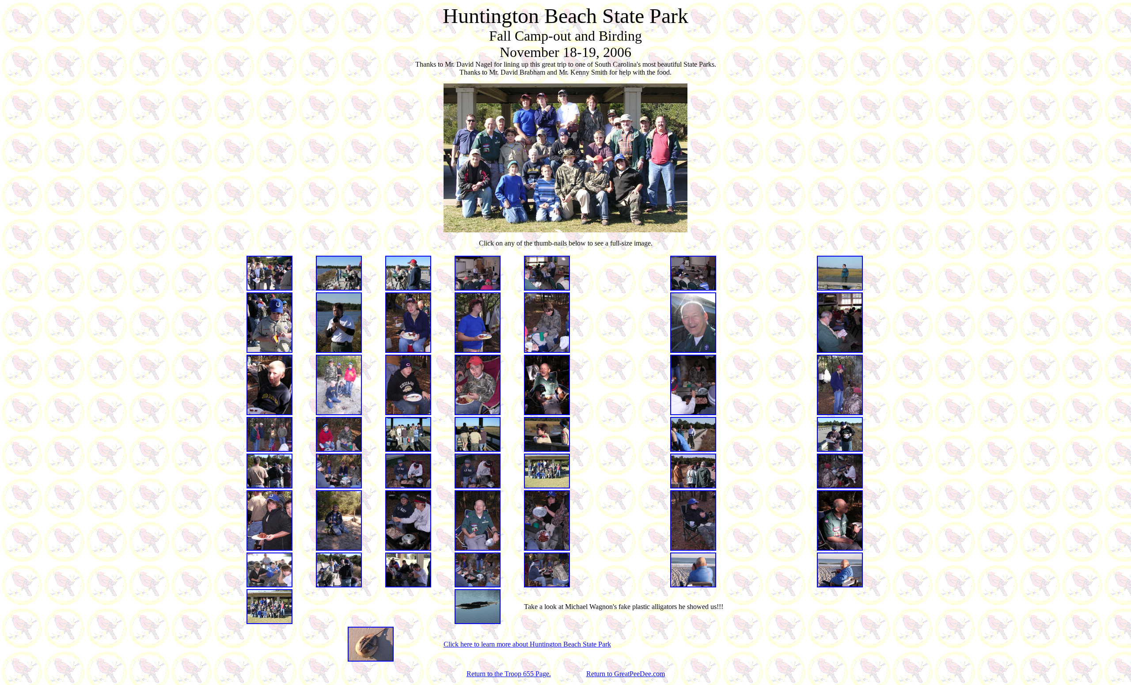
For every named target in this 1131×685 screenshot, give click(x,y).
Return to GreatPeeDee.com (625, 673)
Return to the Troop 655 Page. (509, 673)
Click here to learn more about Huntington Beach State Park (527, 644)
